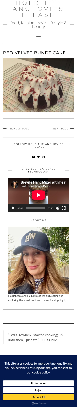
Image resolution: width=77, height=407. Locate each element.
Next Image (60, 128)
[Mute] (57, 208)
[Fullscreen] (64, 208)
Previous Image (19, 128)
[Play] (13, 208)
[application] (38, 195)
